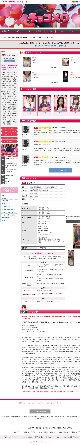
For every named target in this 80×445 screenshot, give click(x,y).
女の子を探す (31, 432)
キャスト (27, 31)
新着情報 (46, 432)
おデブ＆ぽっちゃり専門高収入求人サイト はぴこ (37, 437)
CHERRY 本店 (6, 206)
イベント (72, 31)
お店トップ (5, 31)
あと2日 (34, 74)
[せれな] (29, 111)
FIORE (3, 195)
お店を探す (17, 432)
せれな (34, 57)
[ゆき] (44, 111)
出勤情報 (38, 31)
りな (72, 57)
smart (3, 220)
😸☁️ (72, 60)
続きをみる (37, 134)
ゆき (72, 72)
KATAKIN (24, 149)
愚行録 (23, 136)
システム (49, 31)
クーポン (61, 31)
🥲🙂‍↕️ (72, 74)
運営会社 (74, 432)
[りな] (60, 111)
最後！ (34, 60)
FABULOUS (5, 201)
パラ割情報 (24, 432)
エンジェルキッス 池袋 (8, 215)
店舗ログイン (67, 432)
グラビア (60, 432)
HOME (11, 432)
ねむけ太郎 (24, 165)
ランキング (39, 432)
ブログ (17, 31)
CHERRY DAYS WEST (8, 209)
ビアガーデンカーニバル (8, 212)
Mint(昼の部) (5, 218)
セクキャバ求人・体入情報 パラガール (68, 437)
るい (76, 113)
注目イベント (53, 432)
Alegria (4, 198)
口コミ (59, 403)
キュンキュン (5, 203)
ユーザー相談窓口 (40, 411)
